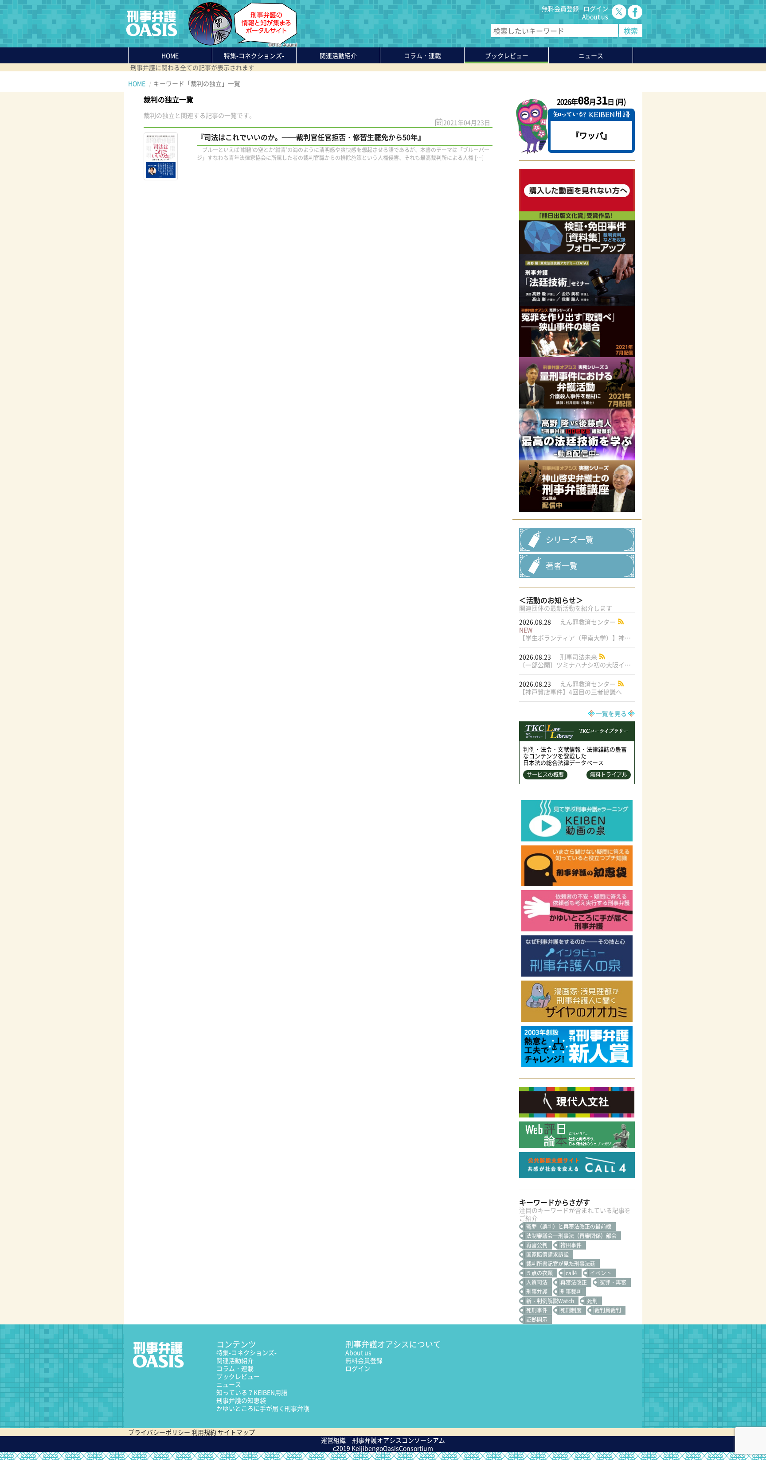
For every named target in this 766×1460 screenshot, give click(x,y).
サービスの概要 (545, 775)
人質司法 (536, 1282)
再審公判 (536, 1245)
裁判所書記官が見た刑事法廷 (560, 1264)
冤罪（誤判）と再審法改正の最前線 (568, 1226)
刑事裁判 (571, 1292)
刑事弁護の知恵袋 (241, 1400)
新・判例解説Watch (550, 1301)
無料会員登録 (560, 8)
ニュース (228, 1384)
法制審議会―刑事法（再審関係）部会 (571, 1236)
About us (595, 16)
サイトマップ (236, 1432)
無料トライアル (608, 775)
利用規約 (204, 1432)
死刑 (592, 1301)
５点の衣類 (539, 1273)
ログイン (595, 8)
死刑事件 (536, 1310)
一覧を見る (611, 713)
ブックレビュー (506, 55)
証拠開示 (536, 1320)
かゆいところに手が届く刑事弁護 (262, 1408)
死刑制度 (571, 1310)
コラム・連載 (235, 1368)
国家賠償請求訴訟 (547, 1254)
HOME (170, 55)
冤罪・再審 (613, 1282)
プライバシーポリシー (159, 1432)
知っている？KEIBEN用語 (251, 1392)
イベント (600, 1273)
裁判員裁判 (607, 1310)
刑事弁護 (536, 1292)
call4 (571, 1273)
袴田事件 (571, 1245)
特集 (254, 55)
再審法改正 (573, 1282)
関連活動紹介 (338, 55)
